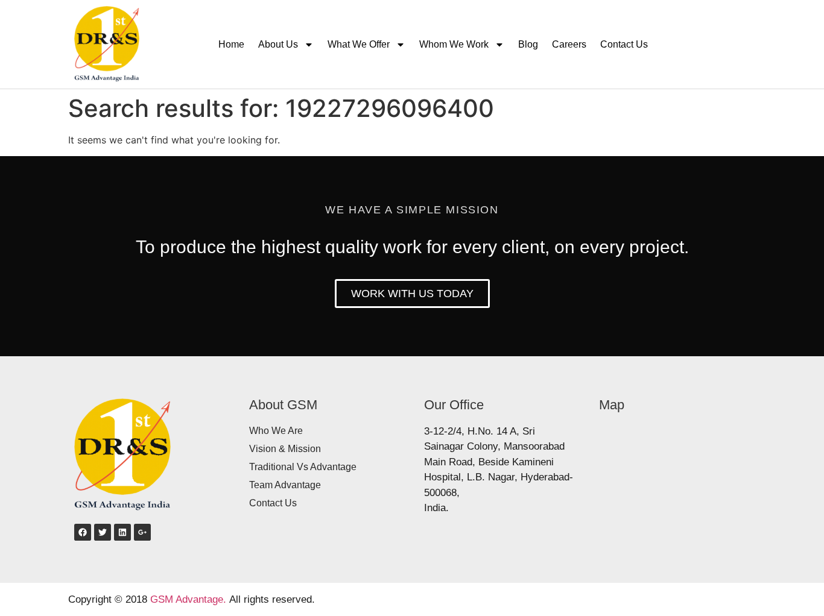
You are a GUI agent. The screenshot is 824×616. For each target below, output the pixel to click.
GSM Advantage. (188, 599)
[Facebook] (82, 532)
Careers (569, 44)
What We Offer (359, 44)
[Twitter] (102, 532)
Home (231, 44)
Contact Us (624, 44)
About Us (278, 44)
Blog (528, 44)
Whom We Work (454, 44)
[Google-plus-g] (142, 532)
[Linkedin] (122, 532)
